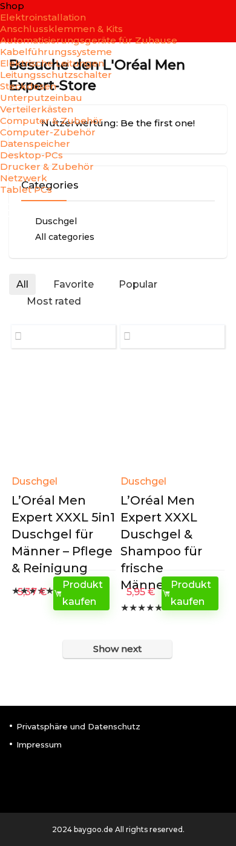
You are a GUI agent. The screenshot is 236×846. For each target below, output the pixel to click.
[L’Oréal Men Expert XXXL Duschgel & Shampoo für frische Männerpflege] (172, 415)
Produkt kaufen (82, 593)
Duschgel (34, 481)
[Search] (217, 211)
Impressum (39, 744)
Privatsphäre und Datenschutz (78, 726)
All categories (64, 236)
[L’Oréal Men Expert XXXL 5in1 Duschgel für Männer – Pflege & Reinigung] (63, 415)
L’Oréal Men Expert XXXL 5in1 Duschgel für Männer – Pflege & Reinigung (63, 534)
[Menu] (14, 211)
